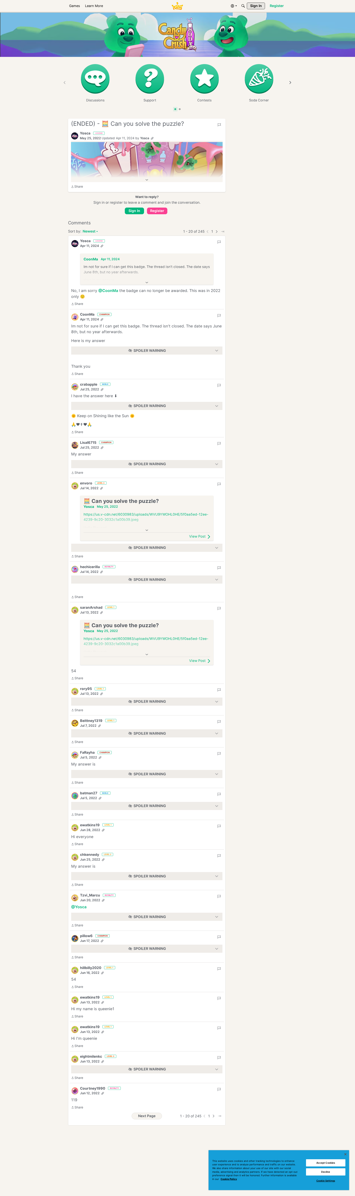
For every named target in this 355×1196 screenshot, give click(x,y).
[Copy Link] (152, 138)
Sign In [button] (134, 211)
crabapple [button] (88, 384)
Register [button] (157, 211)
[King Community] (177, 6)
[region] (279, 1170)
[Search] (243, 6)
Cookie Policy (229, 1179)
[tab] (175, 109)
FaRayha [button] (87, 752)
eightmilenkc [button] (91, 1056)
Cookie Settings (325, 1180)
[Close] (345, 1154)
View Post (197, 536)
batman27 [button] (88, 793)
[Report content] (219, 125)
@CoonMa (108, 290)
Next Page (146, 1116)
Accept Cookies (325, 1162)
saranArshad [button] (91, 607)
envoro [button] (86, 483)
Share (77, 187)
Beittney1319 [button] (91, 721)
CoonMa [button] (91, 259)
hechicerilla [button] (90, 567)
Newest (89, 231)
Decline (325, 1171)
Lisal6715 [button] (88, 442)
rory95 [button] (86, 689)
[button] (74, 136)
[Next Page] (217, 232)
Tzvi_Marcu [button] (90, 895)
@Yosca (79, 907)
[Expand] (147, 180)
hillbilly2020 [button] (90, 968)
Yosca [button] (85, 133)
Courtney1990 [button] (92, 1088)
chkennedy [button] (89, 854)
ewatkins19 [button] (90, 825)
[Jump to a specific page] (223, 232)
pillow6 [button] (86, 936)
